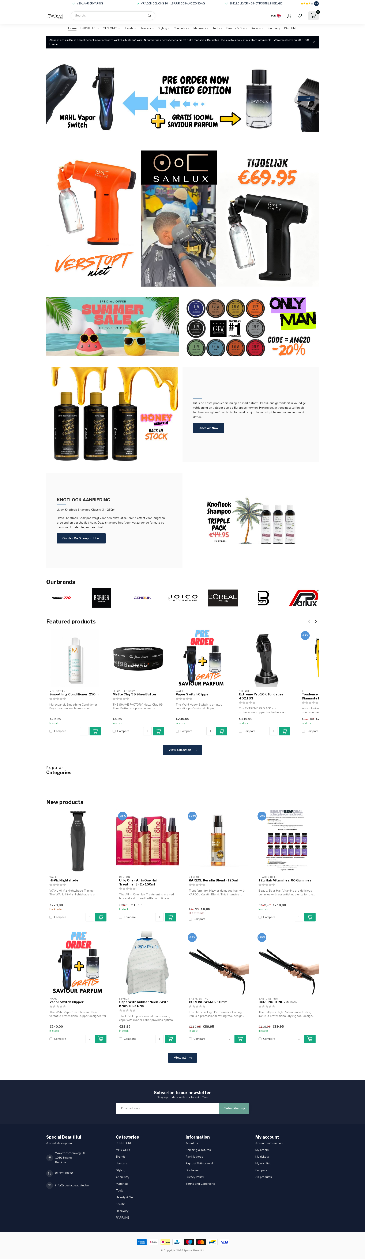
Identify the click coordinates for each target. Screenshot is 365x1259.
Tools (216, 28)
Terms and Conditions (200, 1184)
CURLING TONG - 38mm (278, 1002)
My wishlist (262, 1163)
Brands (128, 28)
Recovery (274, 28)
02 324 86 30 (64, 1173)
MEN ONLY (110, 28)
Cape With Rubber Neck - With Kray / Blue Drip (143, 1004)
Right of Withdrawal (199, 1163)
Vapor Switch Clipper (193, 694)
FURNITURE (88, 28)
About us (192, 1143)
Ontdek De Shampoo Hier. (81, 538)
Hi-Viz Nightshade (63, 880)
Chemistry (180, 28)
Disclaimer (193, 1170)
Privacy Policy (195, 1177)
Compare (60, 731)
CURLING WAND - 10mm (208, 1002)
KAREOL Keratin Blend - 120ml (213, 880)
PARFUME (290, 28)
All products (263, 1177)
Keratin (256, 28)
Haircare (145, 28)
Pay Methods (194, 1157)
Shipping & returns (198, 1150)
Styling (162, 28)
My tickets (262, 1157)
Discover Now (208, 428)
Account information (269, 1143)
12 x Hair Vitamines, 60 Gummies (285, 880)
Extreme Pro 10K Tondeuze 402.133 (261, 696)
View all (180, 1058)
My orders (262, 1150)
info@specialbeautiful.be (72, 1185)
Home (72, 28)
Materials (199, 28)
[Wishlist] (300, 15)
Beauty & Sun (235, 28)
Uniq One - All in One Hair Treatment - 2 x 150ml (138, 882)
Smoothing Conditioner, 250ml (74, 694)
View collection (180, 750)
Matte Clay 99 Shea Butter (135, 694)
